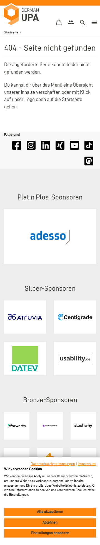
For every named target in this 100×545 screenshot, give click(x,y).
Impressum (87, 464)
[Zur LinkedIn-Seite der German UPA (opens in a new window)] (45, 145)
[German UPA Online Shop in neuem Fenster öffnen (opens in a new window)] (59, 22)
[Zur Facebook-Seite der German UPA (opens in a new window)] (16, 145)
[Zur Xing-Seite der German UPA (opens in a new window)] (60, 145)
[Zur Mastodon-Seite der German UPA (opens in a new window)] (89, 161)
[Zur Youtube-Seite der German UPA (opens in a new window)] (74, 145)
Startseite (11, 32)
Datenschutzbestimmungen (53, 464)
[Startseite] (22, 15)
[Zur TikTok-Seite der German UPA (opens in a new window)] (89, 145)
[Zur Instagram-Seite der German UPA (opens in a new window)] (31, 145)
